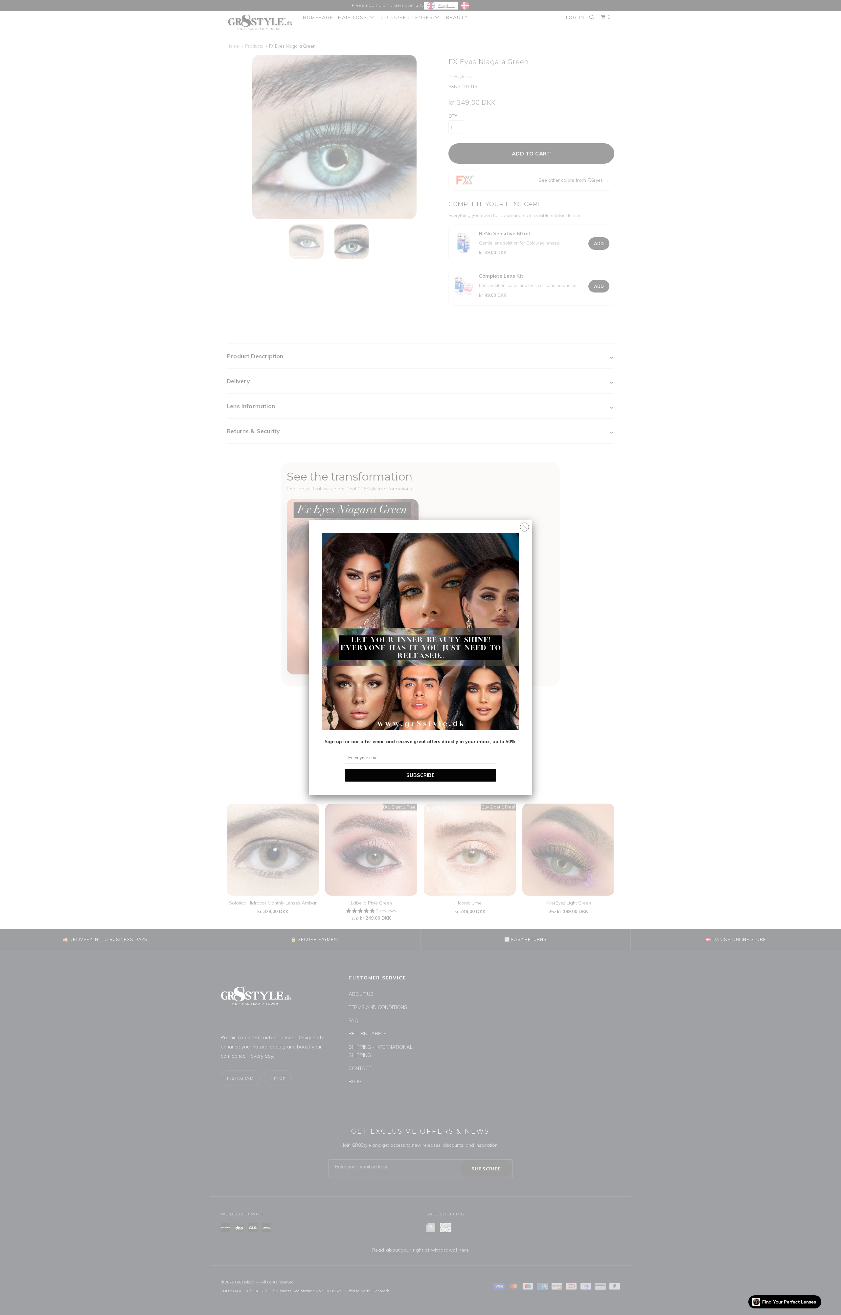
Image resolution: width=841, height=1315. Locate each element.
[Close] (524, 525)
